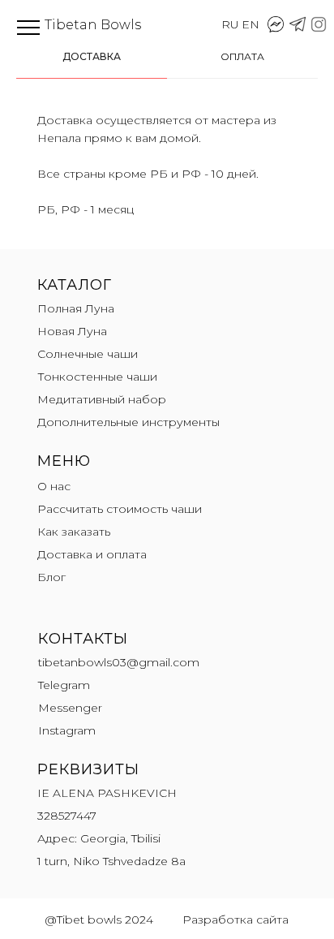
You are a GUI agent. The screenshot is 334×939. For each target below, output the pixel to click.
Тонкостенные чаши (97, 376)
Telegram (64, 685)
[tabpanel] (167, 168)
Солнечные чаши (87, 354)
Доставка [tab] (91, 56)
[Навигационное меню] (28, 28)
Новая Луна (72, 331)
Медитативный (82, 399)
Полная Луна (75, 308)
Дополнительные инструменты (128, 422)
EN (250, 24)
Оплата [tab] (242, 56)
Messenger (70, 707)
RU (230, 24)
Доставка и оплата (92, 554)
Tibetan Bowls (93, 24)
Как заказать (73, 531)
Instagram (67, 730)
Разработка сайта (235, 919)
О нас (54, 486)
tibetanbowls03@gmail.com (118, 662)
